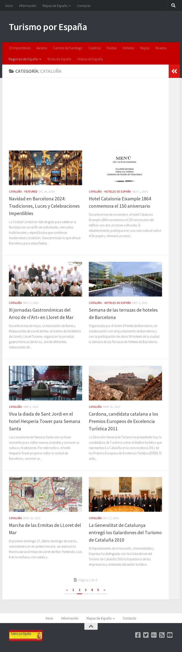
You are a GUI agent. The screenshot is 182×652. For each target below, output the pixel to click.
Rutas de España (59, 59)
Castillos (95, 48)
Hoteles (128, 48)
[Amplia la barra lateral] (174, 71)
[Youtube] (170, 635)
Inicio (9, 5)
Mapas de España (55, 5)
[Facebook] (138, 635)
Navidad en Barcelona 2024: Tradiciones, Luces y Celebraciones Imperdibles (44, 205)
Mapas (144, 48)
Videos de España (90, 59)
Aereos (42, 48)
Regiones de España (23, 59)
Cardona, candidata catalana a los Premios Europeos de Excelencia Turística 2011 (123, 421)
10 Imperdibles (19, 48)
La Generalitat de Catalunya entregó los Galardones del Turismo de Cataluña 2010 (125, 532)
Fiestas (112, 48)
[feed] (162, 635)
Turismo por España (48, 26)
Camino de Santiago (67, 48)
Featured (31, 191)
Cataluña (15, 191)
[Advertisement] (89, 117)
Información (27, 5)
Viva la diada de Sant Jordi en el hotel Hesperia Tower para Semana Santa (44, 421)
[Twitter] (146, 635)
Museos (161, 48)
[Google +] (154, 635)
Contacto (84, 5)
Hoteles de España (117, 191)
